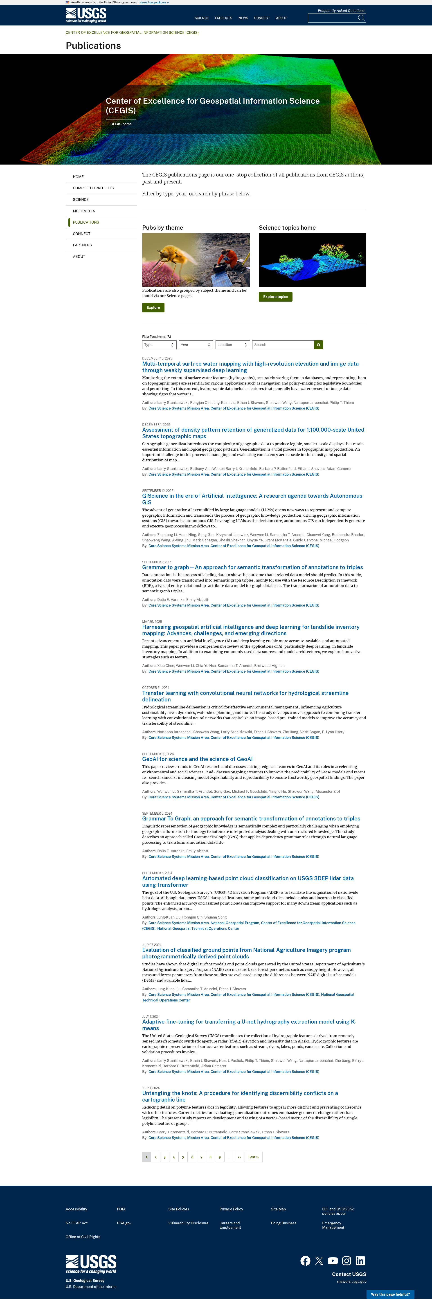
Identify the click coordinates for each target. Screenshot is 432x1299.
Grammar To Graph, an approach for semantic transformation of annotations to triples (251, 818)
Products (223, 18)
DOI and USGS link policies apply (338, 1211)
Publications (86, 222)
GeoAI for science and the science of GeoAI (197, 759)
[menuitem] (202, 15)
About (281, 18)
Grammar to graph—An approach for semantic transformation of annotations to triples (252, 567)
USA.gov (124, 1223)
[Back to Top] (415, 1282)
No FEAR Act (77, 1223)
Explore (153, 307)
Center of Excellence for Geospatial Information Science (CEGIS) (132, 32)
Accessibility (76, 1209)
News (243, 18)
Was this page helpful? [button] (390, 1294)
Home (78, 177)
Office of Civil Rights (83, 1237)
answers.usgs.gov (351, 1281)
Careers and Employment (230, 1225)
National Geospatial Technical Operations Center (198, 928)
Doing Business (283, 1223)
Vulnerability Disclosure (188, 1223)
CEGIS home (121, 124)
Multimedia (84, 211)
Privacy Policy (231, 1209)
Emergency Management (333, 1225)
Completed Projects (93, 188)
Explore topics (275, 297)
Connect (262, 18)
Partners (82, 245)
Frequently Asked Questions (341, 11)
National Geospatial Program (235, 923)
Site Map (278, 1209)
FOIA (121, 1209)
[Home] (86, 22)
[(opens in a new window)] (305, 1260)
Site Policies (178, 1209)
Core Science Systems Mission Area (178, 408)
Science (202, 18)
